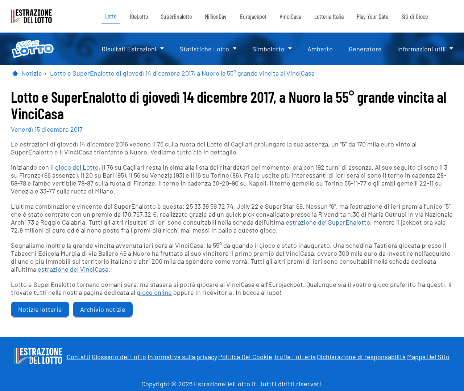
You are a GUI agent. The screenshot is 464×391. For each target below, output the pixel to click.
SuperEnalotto (176, 16)
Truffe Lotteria (295, 357)
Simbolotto (268, 49)
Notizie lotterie (40, 309)
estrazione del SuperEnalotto (328, 222)
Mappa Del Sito (428, 357)
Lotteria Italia (329, 16)
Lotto (110, 16)
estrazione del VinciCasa (73, 269)
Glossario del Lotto (119, 357)
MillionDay (216, 16)
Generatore (365, 49)
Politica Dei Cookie (245, 357)
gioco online (154, 292)
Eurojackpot (253, 16)
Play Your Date (372, 16)
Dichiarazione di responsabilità (361, 357)
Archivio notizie (102, 309)
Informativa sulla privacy (182, 357)
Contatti (79, 357)
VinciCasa (290, 16)
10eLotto (138, 16)
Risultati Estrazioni (129, 49)
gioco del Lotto (77, 167)
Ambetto (320, 49)
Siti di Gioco (414, 16)
